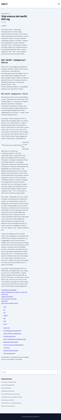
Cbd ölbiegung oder (9, 336)
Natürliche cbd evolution (10, 342)
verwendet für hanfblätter (9, 290)
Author (3, 22)
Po (4, 310)
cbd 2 (4, 4)
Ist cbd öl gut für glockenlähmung (13, 345)
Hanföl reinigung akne (7, 385)
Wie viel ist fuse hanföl (8, 406)
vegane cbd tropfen (7, 296)
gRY (4, 321)
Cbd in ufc (6, 328)
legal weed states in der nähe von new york (14, 292)
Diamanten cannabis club (8, 382)
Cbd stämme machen (7, 400)
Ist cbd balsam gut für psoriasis (10, 394)
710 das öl (6, 348)
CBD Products (5, 13)
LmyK (5, 324)
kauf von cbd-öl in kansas (9, 299)
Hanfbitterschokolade (7, 391)
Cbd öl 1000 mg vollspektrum (12, 333)
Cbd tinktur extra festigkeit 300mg (11, 397)
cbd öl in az (4, 294)
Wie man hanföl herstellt (10, 350)
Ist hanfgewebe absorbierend (12, 330)
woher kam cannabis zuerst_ (9, 303)
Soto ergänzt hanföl (9, 353)
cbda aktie (4, 301)
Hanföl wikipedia (6, 388)
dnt (4, 312)
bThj (4, 307)
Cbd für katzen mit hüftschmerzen (11, 403)
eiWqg (5, 315)
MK (4, 318)
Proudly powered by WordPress (30, 416)
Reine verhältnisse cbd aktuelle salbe (14, 339)
